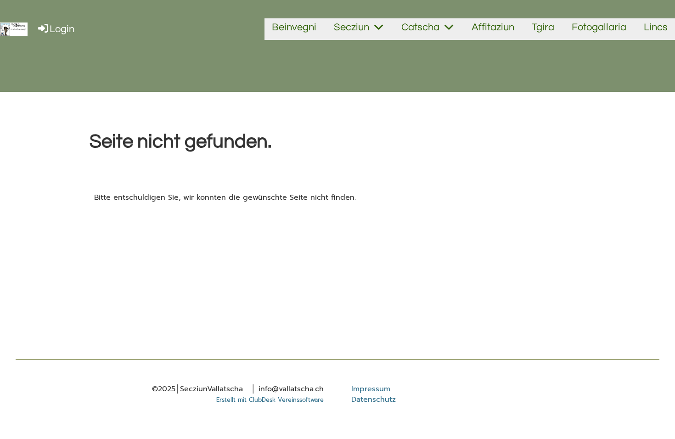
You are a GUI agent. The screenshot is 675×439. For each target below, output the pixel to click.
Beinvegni (294, 27)
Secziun (351, 27)
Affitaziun (493, 27)
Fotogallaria (599, 27)
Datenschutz (373, 399)
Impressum (370, 388)
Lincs (656, 27)
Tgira (543, 27)
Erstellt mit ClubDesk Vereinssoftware (270, 399)
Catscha (420, 27)
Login (62, 29)
